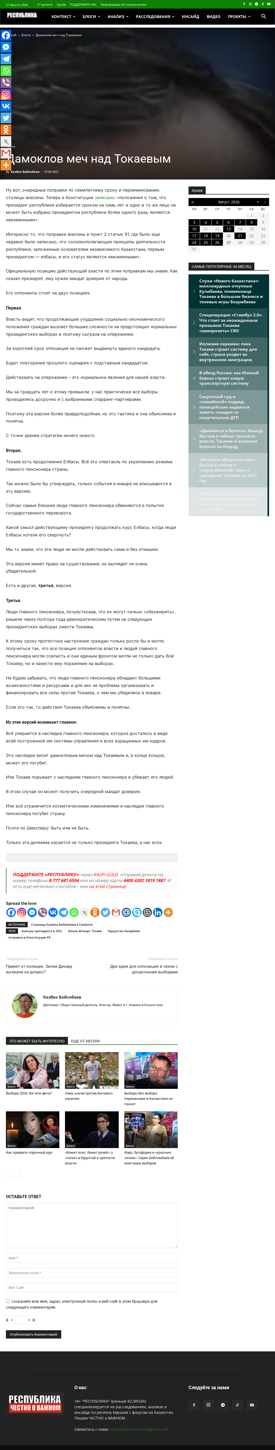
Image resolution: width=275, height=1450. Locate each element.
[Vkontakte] (53, 912)
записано (104, 197)
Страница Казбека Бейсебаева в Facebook (62, 924)
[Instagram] (250, 4)
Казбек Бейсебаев (25, 172)
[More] (168, 912)
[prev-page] (9, 1174)
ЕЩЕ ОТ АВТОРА (85, 1041)
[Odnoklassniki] (95, 912)
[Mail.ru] (126, 912)
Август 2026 (229, 201)
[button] (264, 17)
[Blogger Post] (147, 912)
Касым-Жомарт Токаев (85, 931)
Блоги (26, 35)
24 (194, 242)
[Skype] (137, 912)
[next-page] (18, 1174)
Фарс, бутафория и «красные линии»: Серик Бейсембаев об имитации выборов (149, 1157)
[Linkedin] (157, 912)
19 (217, 235)
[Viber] (42, 912)
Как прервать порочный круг (29, 1152)
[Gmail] (116, 912)
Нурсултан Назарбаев (124, 931)
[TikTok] (262, 4)
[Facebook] (244, 4)
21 (240, 235)
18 (206, 235)
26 (217, 242)
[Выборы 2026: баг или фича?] (32, 1070)
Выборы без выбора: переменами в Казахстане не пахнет (148, 1098)
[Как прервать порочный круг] (32, 1129)
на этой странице (107, 886)
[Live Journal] (84, 912)
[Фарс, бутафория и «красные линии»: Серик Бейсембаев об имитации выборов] (151, 1129)
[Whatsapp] (74, 912)
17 (194, 235)
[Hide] (2, 176)
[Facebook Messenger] (32, 912)
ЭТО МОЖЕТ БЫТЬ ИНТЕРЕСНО (37, 1041)
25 (206, 242)
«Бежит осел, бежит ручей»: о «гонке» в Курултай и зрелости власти (90, 1157)
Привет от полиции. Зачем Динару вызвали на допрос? (39, 969)
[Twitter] (105, 912)
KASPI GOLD (105, 874)
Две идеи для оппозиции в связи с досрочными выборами (144, 969)
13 (228, 228)
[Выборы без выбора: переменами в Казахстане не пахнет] (151, 1070)
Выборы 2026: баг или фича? (29, 1093)
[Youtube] (269, 4)
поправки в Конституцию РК (29, 937)
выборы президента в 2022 (41, 931)
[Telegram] (257, 4)
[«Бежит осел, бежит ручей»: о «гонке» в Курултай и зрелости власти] (91, 1129)
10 (194, 228)
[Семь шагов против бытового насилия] (91, 1070)
